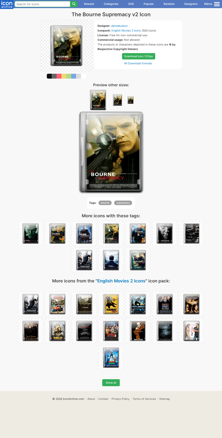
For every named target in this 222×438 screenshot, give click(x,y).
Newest (89, 4)
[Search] (74, 4)
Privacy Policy (120, 398)
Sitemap (164, 398)
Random (169, 4)
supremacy (123, 202)
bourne (105, 202)
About (91, 398)
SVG (131, 4)
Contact (103, 398)
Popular (149, 4)
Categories (111, 4)
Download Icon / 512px (138, 56)
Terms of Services (144, 398)
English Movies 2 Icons (126, 30)
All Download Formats (138, 63)
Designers (191, 4)
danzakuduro (119, 25)
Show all (111, 382)
